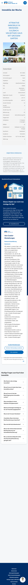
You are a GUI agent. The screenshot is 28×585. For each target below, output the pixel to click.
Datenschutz (14, 571)
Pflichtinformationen (14, 577)
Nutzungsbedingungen (14, 573)
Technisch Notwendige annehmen (14, 348)
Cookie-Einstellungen (14, 344)
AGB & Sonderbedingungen (14, 575)
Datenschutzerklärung (10, 241)
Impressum (14, 568)
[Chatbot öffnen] (23, 580)
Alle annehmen (14, 352)
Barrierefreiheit (14, 581)
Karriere (14, 584)
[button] (14, 382)
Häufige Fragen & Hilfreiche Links (14, 579)
